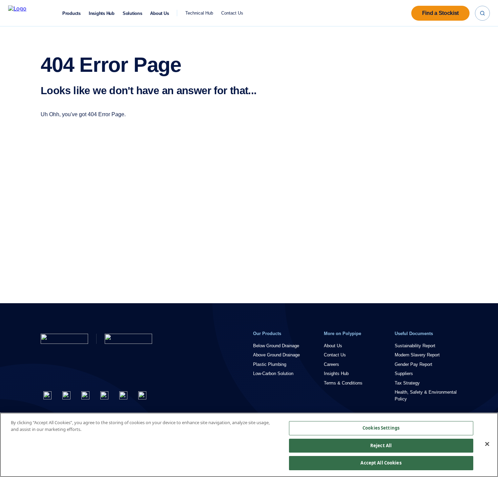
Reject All (381, 445)
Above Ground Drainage (276, 354)
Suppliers (404, 373)
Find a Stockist (440, 13)
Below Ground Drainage (276, 345)
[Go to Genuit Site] (128, 338)
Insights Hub (102, 13)
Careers (331, 364)
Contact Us (232, 13)
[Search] (482, 13)
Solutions (132, 13)
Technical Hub (199, 13)
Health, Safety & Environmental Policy (426, 395)
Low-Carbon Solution (273, 373)
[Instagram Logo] (85, 395)
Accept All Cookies (380, 463)
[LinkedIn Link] (104, 395)
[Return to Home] (64, 338)
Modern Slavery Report (417, 354)
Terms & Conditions (343, 383)
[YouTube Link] (123, 395)
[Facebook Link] (47, 395)
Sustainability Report (415, 345)
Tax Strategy (407, 383)
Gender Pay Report (413, 364)
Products (71, 13)
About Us (159, 13)
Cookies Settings (380, 428)
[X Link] (66, 395)
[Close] (487, 444)
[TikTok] (142, 395)
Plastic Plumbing (269, 364)
